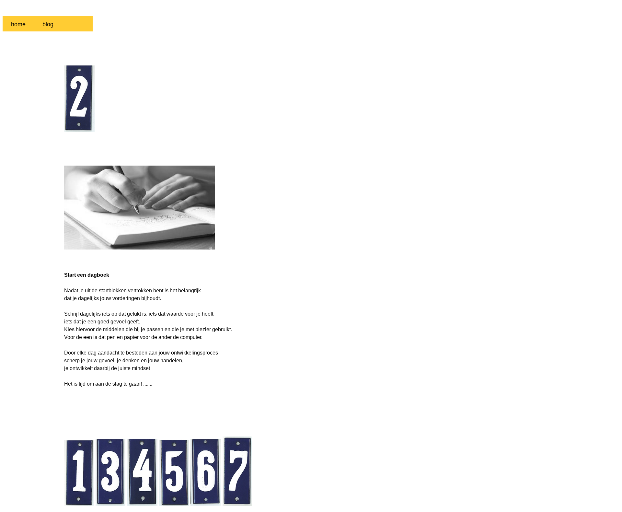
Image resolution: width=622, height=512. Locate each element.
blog (47, 24)
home (18, 24)
